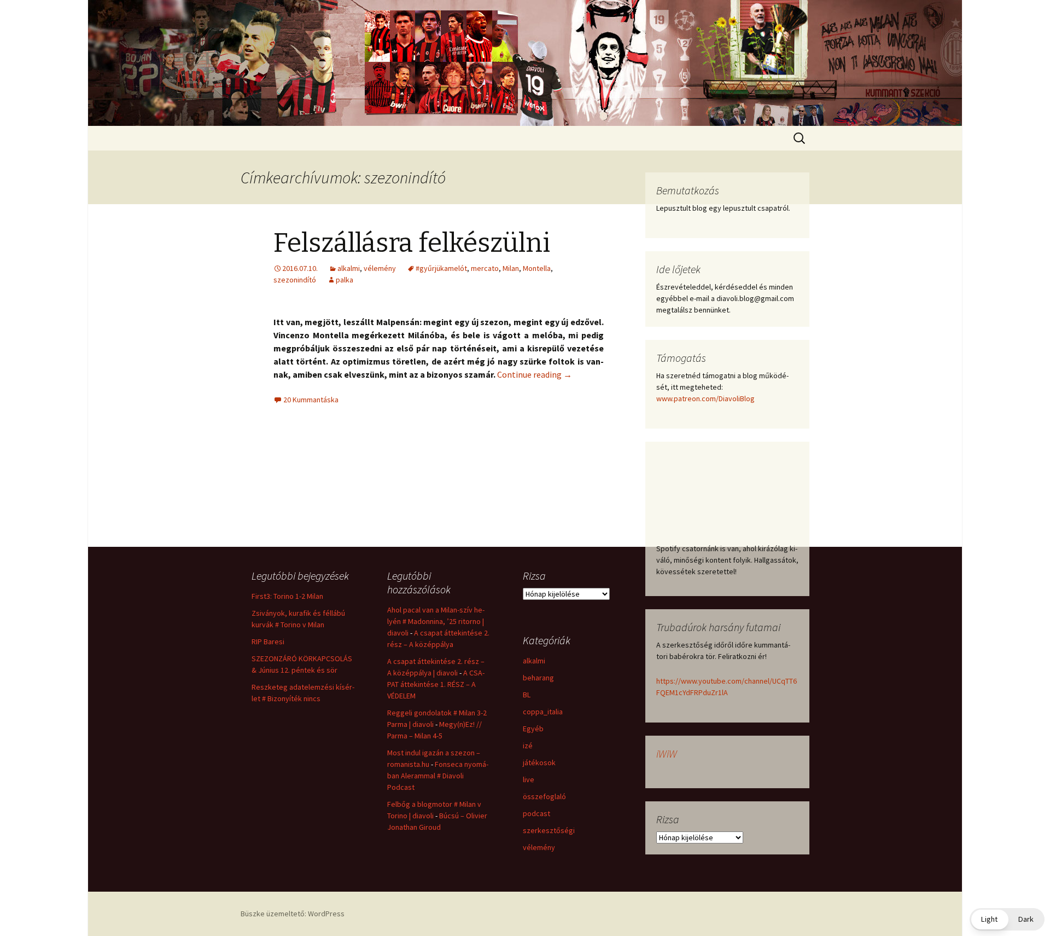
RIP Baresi (268, 641)
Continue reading (534, 374)
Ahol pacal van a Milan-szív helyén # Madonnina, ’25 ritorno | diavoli (436, 621)
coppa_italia (543, 712)
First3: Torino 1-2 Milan (287, 596)
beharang (538, 678)
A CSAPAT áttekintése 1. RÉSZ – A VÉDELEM (436, 684)
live (528, 779)
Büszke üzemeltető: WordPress (293, 913)
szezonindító (294, 280)
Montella (537, 268)
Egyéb (533, 728)
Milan (511, 268)
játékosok (539, 762)
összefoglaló (544, 796)
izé (528, 745)
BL (526, 695)
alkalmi (348, 268)
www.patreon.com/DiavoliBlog (705, 398)
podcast (536, 813)
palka (344, 280)
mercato (485, 268)
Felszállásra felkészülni (411, 243)
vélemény (380, 268)
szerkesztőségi (549, 830)
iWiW (666, 753)
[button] (1007, 919)
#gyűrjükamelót (441, 268)
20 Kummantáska (311, 400)
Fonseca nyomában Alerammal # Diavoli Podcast (437, 775)
